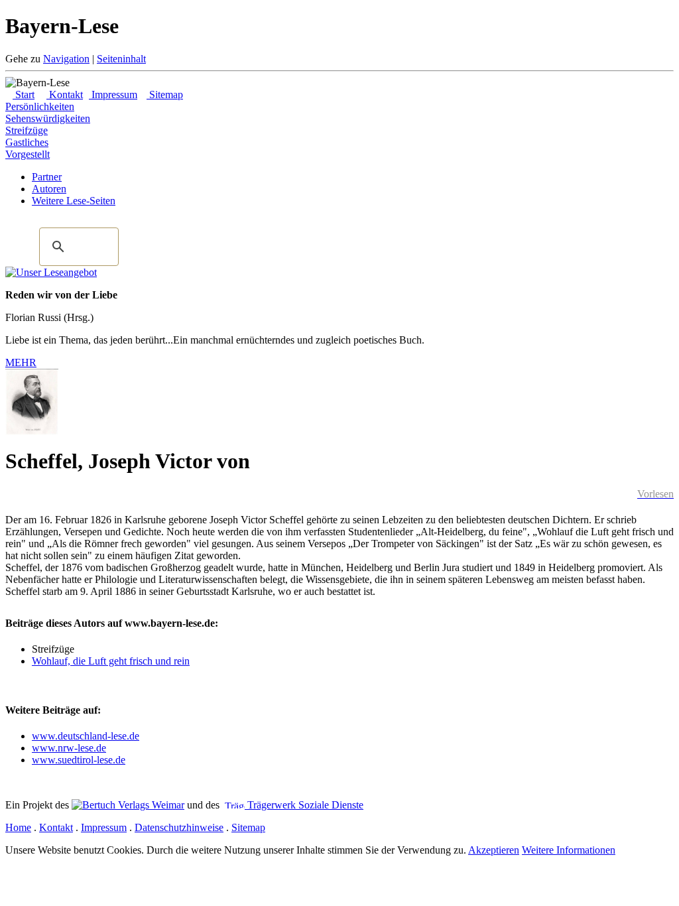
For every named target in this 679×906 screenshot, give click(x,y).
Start (23, 94)
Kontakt (64, 94)
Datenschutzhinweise (179, 827)
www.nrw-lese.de (69, 747)
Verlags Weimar (149, 804)
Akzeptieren (493, 850)
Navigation (66, 58)
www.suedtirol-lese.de (78, 759)
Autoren (49, 188)
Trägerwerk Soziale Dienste (304, 804)
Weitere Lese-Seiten (73, 200)
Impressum (113, 94)
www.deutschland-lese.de (85, 736)
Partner (47, 176)
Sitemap (165, 94)
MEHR (20, 362)
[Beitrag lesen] (51, 272)
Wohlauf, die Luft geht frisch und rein (111, 661)
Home (18, 827)
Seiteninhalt (121, 58)
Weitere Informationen (568, 850)
